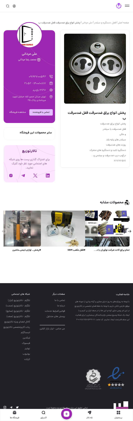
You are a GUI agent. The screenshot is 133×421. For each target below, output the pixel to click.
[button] (129, 231)
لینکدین (26, 338)
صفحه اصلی (123, 23)
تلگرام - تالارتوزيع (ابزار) (19, 300)
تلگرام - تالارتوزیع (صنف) (18, 316)
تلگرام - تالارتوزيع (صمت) (18, 306)
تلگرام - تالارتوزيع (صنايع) (18, 311)
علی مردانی (87, 23)
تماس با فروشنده (41, 112)
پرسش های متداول (56, 316)
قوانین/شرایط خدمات (55, 311)
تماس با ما (60, 300)
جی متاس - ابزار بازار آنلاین (52, 329)
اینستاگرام (25, 332)
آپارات (27, 359)
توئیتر (27, 349)
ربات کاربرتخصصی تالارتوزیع (16, 327)
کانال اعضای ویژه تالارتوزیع (17, 322)
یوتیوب (26, 354)
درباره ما (61, 306)
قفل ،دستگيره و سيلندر (105, 23)
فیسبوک (26, 343)
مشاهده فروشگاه (17, 112)
